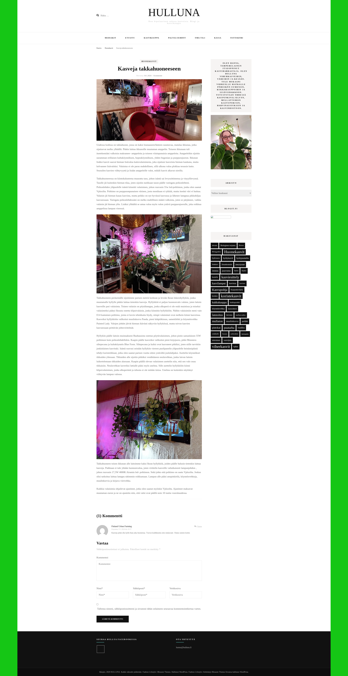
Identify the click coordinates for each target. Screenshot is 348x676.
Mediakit (110, 38)
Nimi (100, 588)
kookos (214, 296)
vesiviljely (228, 340)
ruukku (241, 327)
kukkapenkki (235, 302)
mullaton (217, 321)
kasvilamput (219, 283)
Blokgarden (216, 252)
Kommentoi (102, 557)
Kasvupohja (219, 289)
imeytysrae (240, 264)
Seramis (224, 334)
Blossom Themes (218, 672)
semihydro (215, 334)
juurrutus (226, 270)
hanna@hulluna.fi (183, 647)
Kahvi (244, 271)
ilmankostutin (227, 264)
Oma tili (200, 38)
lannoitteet (232, 308)
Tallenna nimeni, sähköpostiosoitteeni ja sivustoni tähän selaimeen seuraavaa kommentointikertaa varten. (149, 608)
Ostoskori (236, 38)
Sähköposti (139, 588)
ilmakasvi (215, 264)
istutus (215, 270)
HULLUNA (174, 12)
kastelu (215, 277)
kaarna (236, 271)
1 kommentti (157, 76)
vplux (235, 346)
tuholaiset (216, 340)
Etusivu (130, 38)
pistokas (216, 327)
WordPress (244, 672)
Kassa (217, 38)
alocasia (214, 245)
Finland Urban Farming (121, 526)
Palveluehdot (177, 38)
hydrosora (216, 258)
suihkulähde (234, 334)
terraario (245, 334)
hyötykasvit (228, 258)
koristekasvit (231, 296)
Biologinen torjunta (227, 245)
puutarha (229, 327)
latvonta (229, 315)
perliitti (245, 321)
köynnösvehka (218, 308)
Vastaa (199, 526)
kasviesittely (230, 277)
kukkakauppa (219, 302)
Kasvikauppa (151, 38)
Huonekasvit (149, 61)
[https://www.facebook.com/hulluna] (100, 649)
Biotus (241, 245)
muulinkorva (232, 321)
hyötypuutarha (242, 258)
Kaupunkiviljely (237, 290)
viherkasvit (221, 346)
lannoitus (217, 315)
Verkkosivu (175, 588)
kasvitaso (242, 283)
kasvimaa (232, 283)
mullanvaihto (241, 315)
